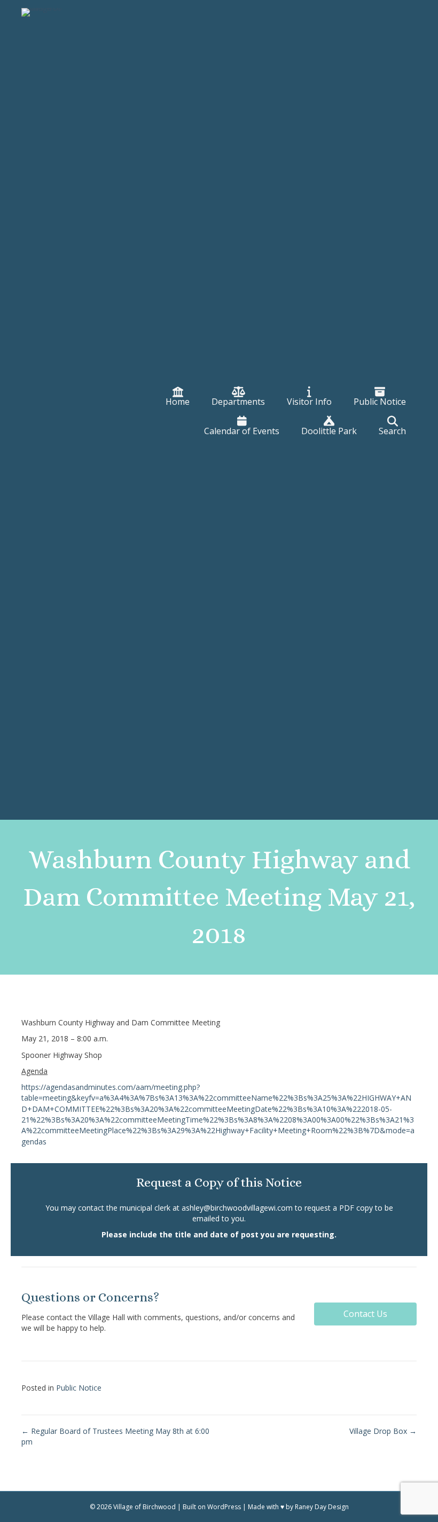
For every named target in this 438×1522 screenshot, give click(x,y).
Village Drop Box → (383, 1431)
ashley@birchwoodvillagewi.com (237, 1208)
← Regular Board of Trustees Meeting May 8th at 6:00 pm (115, 1436)
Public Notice (78, 1388)
